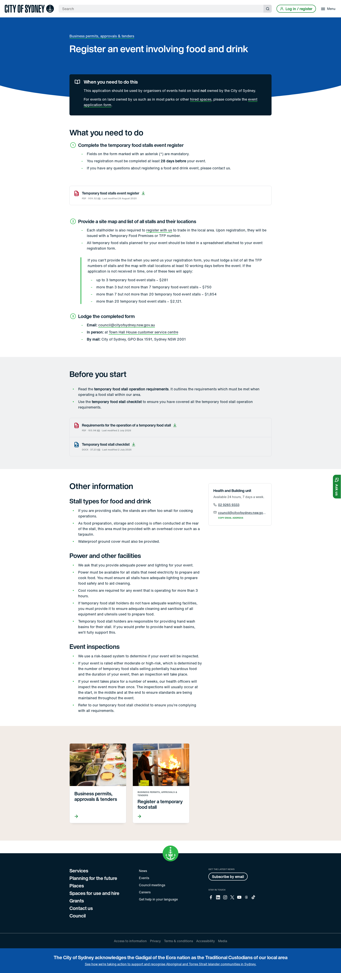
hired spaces (200, 99)
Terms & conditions (178, 941)
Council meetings (152, 885)
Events (144, 878)
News (143, 870)
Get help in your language (158, 899)
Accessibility (205, 941)
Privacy (155, 941)
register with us (159, 230)
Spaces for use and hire (94, 893)
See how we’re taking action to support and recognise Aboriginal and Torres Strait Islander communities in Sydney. (170, 964)
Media (222, 941)
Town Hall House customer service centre (143, 332)
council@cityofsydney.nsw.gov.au (126, 324)
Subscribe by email (228, 876)
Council (77, 915)
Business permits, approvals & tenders (101, 36)
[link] (29, 9)
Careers (145, 892)
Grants (76, 900)
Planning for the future (93, 878)
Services (78, 870)
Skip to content (10, 3)
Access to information (130, 941)
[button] (337, 486)
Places (76, 885)
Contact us (81, 908)
